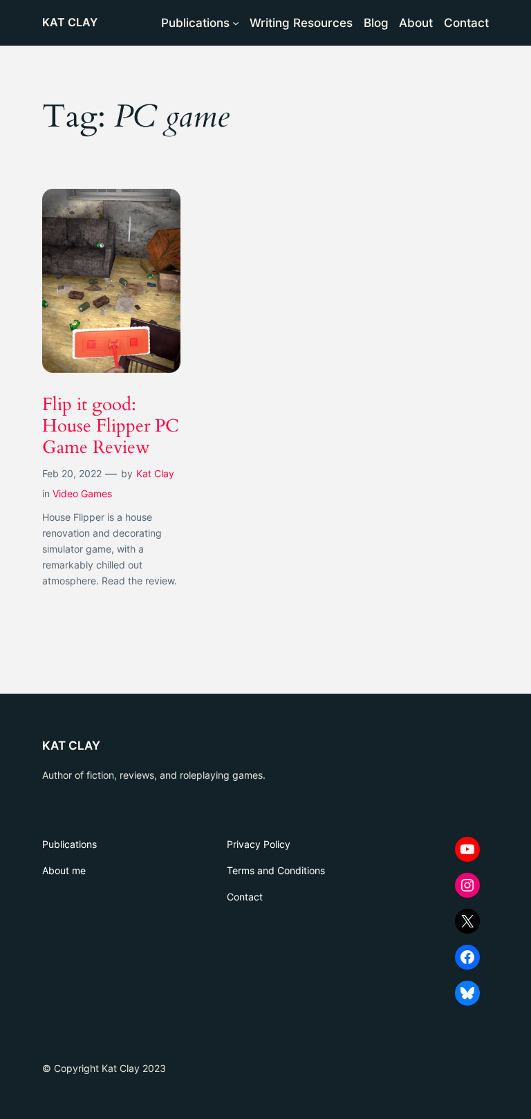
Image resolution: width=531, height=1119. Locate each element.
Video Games (82, 493)
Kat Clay (155, 473)
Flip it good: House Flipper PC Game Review (110, 426)
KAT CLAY (69, 22)
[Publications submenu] (235, 22)
